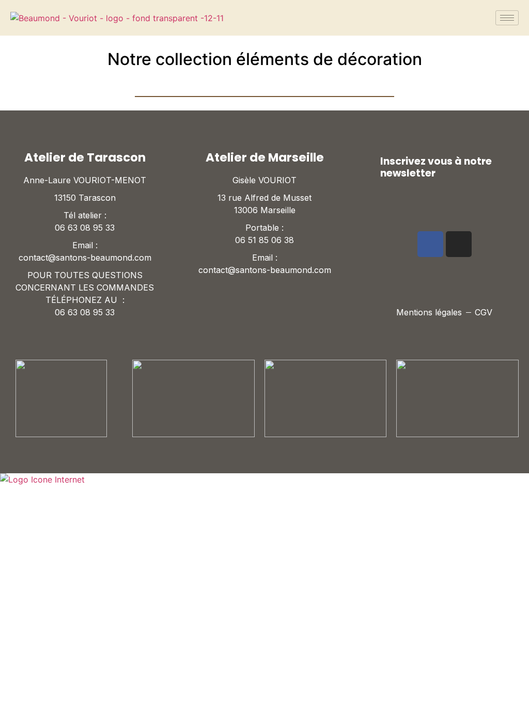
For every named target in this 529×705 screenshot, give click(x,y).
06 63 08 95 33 (85, 227)
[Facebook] (430, 244)
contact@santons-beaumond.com (85, 257)
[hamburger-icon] (507, 17)
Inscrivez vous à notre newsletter (436, 167)
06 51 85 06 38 (264, 240)
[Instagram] (459, 244)
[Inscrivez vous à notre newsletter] (370, 167)
